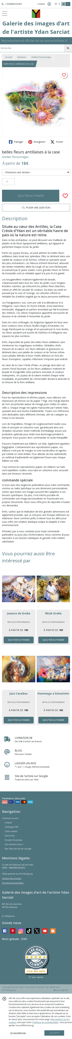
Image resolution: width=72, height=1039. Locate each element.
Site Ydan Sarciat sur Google (18, 848)
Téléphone (9, 916)
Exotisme (21, 57)
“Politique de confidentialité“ (45, 1022)
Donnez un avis (10, 818)
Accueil (8, 57)
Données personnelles (12, 883)
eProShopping (9, 990)
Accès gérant (61, 990)
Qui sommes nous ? (14, 844)
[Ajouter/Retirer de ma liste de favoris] (65, 195)
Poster (59, 141)
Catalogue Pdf (11, 827)
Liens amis (10, 835)
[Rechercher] (68, 48)
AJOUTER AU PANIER (31, 196)
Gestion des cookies (11, 878)
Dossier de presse (13, 840)
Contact (41, 4)
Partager (18, 141)
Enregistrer (39, 141)
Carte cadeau (11, 831)
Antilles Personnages (41, 57)
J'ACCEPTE (54, 1032)
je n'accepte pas (18, 1032)
